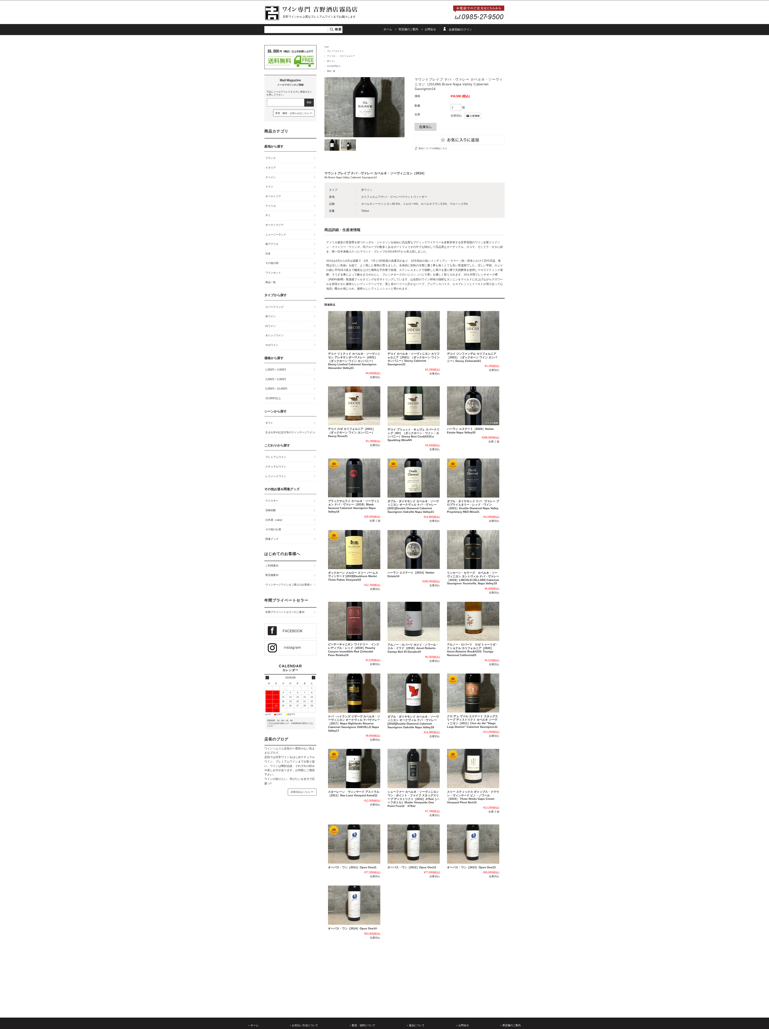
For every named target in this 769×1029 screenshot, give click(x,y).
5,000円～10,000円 (276, 388)
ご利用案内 (271, 565)
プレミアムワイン (335, 51)
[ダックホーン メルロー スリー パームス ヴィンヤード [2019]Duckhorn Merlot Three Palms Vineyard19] (354, 549)
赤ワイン (331, 61)
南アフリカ (271, 243)
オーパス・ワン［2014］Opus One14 (352, 928)
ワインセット (273, 272)
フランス (270, 158)
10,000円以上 (333, 66)
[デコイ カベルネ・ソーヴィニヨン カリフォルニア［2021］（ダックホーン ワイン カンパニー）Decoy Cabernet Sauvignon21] (414, 330)
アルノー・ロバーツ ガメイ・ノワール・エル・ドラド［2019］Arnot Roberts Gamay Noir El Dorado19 (413, 648)
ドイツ (269, 186)
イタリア (270, 167)
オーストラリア (274, 224)
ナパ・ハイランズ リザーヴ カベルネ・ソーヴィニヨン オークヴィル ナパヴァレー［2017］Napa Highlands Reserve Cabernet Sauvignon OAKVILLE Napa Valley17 (354, 723)
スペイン (270, 177)
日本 (268, 253)
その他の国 (271, 263)
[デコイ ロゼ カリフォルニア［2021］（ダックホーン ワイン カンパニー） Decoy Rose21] (354, 405)
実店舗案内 (271, 575)
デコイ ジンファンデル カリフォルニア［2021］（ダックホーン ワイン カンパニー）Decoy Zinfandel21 (472, 357)
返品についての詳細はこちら (433, 148)
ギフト (269, 422)
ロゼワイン (271, 344)
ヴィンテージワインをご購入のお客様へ (288, 584)
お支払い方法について (305, 1025)
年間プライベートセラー (286, 600)
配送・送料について (363, 1025)
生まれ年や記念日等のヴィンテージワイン (290, 432)
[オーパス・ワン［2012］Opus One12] (414, 844)
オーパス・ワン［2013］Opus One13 (471, 867)
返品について (417, 1025)
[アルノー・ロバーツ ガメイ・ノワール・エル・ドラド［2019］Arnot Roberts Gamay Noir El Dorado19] (414, 621)
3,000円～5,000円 (275, 379)
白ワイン (270, 325)
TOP (326, 47)
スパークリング (274, 306)
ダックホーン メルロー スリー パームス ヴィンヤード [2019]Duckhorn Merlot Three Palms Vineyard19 (353, 576)
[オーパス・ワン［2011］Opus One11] (354, 844)
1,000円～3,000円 (275, 369)
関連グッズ (271, 538)
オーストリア (273, 196)
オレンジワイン (274, 335)
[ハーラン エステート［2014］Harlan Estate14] (414, 549)
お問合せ (430, 29)
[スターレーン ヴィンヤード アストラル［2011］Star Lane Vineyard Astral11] (354, 768)
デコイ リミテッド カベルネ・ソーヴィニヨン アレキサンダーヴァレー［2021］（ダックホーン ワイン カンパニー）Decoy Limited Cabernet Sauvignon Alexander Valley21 (354, 361)
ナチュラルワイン (275, 466)
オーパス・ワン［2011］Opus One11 (352, 867)
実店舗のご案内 (408, 29)
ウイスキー (271, 500)
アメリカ (331, 56)
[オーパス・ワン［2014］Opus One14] (354, 905)
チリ (268, 215)
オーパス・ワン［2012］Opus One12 (412, 867)
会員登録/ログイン (460, 29)
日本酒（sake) (273, 519)
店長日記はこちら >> (302, 792)
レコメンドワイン (275, 476)
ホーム (387, 29)
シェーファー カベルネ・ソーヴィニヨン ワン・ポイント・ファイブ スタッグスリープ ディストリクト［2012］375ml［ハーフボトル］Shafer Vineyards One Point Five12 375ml (413, 799)
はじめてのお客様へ (282, 554)
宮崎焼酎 (270, 510)
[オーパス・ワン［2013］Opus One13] (473, 844)
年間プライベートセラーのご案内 (284, 612)
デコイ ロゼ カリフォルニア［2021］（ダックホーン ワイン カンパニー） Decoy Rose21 (351, 432)
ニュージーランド (275, 234)
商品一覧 (331, 71)
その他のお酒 (273, 529)
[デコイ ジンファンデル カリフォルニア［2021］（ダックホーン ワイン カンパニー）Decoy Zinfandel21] (473, 330)
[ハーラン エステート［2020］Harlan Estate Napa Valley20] (473, 405)
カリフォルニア (347, 56)
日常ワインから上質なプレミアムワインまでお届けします (319, 16)
